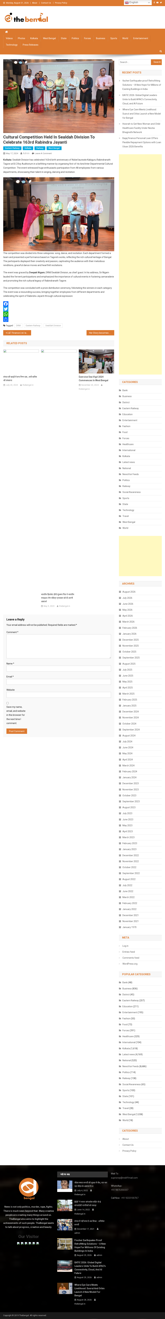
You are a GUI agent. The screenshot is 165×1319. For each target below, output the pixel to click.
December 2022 (130, 855)
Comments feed (130, 958)
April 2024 (127, 759)
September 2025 (131, 657)
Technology (12, 44)
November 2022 (130, 861)
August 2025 (129, 663)
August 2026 (129, 591)
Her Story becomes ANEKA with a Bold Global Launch (101, 333)
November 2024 (130, 717)
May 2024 (127, 753)
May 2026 (127, 610)
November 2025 (130, 645)
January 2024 (129, 777)
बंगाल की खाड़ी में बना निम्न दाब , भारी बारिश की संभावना (20, 379)
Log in (125, 946)
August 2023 (129, 807)
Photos (21, 38)
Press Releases (30, 44)
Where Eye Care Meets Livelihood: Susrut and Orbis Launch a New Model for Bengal (141, 113)
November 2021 (130, 921)
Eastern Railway (12, 148)
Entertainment (140, 38)
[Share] (58, 319)
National (126, 468)
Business (100, 38)
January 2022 (129, 909)
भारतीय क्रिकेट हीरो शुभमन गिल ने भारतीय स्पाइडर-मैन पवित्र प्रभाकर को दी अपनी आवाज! (57, 598)
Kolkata (34, 38)
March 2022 (128, 897)
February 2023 (129, 843)
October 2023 (129, 795)
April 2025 (127, 687)
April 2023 (127, 831)
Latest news (128, 462)
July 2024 (127, 741)
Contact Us (46, 3)
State (64, 38)
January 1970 (129, 927)
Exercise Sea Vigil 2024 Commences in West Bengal (93, 379)
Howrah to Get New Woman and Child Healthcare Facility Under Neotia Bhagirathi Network (141, 128)
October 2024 (129, 723)
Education (127, 414)
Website (10, 690)
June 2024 (127, 747)
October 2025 (129, 651)
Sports (113, 38)
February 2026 (129, 628)
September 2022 (131, 873)
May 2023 (127, 825)
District (126, 402)
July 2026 (127, 598)
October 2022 (129, 867)
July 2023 (127, 813)
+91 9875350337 (119, 1190)
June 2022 (127, 891)
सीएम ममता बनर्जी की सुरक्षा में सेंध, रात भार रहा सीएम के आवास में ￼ (90, 1184)
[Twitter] (58, 309)
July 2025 (127, 669)
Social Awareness (131, 492)
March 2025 (128, 693)
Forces (87, 38)
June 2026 (127, 604)
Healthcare (128, 444)
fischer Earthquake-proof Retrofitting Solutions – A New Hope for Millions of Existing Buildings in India (141, 84)
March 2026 (128, 621)
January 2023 (129, 849)
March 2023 (128, 837)
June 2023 (127, 819)
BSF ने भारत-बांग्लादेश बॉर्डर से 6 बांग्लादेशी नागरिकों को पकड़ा (87, 1203)
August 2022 (129, 879)
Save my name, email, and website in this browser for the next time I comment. (15, 715)
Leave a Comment (43, 153)
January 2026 (129, 634)
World (125, 38)
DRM (18, 325)
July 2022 (127, 885)
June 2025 (127, 675)
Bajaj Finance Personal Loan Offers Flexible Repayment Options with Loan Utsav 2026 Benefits (141, 142)
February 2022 (129, 903)
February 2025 (129, 699)
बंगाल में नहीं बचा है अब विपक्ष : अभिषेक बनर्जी (89, 1223)
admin (26, 153)
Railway (39, 148)
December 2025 (130, 639)
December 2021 (130, 915)
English (133, 2)
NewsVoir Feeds (130, 474)
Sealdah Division (53, 325)
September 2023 (131, 801)
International (128, 450)
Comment (12, 632)
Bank (125, 390)
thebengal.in (28, 385)
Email (10, 676)
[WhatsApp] (58, 314)
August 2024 (129, 735)
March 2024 (128, 765)
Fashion (126, 426)
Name (10, 663)
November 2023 (130, 789)
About (34, 3)
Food (124, 432)
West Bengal (49, 38)
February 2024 (129, 771)
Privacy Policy (61, 3)
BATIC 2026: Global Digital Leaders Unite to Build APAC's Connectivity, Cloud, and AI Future (139, 99)
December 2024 (130, 711)
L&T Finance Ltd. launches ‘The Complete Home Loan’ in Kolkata (19, 333)
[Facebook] (58, 303)
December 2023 (130, 783)
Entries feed (128, 952)
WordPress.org (129, 963)
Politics (75, 38)
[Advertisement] (140, 264)
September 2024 (131, 729)
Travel (125, 516)
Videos (9, 38)
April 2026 (127, 615)
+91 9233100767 (129, 1198)
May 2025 (127, 681)
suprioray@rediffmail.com (124, 1177)
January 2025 (129, 705)
